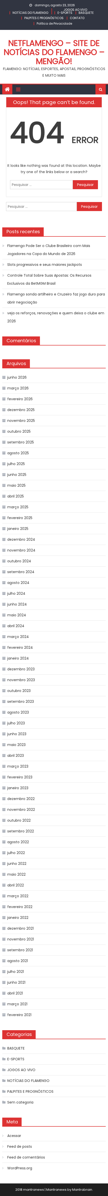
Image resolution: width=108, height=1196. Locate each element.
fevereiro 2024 (20, 647)
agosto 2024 (18, 582)
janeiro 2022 (17, 917)
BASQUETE (86, 13)
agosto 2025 (18, 453)
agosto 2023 (18, 712)
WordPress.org (19, 1168)
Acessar (14, 1135)
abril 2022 (15, 885)
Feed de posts (19, 1146)
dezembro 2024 (21, 539)
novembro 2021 (20, 939)
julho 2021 (15, 971)
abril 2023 (15, 755)
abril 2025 (15, 496)
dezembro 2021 (20, 928)
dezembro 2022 (21, 798)
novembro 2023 (21, 679)
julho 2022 (16, 852)
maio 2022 (16, 874)
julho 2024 (16, 593)
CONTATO (77, 18)
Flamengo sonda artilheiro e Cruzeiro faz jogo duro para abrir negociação (56, 298)
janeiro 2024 (18, 658)
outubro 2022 (19, 820)
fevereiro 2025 (19, 517)
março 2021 (17, 1004)
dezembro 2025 (21, 409)
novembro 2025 (21, 420)
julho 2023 (16, 723)
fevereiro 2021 (19, 1014)
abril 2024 (15, 625)
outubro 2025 (19, 431)
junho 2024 (17, 604)
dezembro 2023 (21, 669)
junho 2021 (16, 982)
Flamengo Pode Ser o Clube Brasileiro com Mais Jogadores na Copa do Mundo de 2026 (48, 249)
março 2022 (17, 896)
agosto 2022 (18, 841)
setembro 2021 (20, 950)
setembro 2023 (20, 701)
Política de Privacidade (54, 23)
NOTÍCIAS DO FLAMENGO (30, 13)
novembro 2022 (21, 809)
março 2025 (17, 507)
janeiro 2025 (17, 528)
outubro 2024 (19, 561)
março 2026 (18, 388)
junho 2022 (16, 863)
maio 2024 (16, 615)
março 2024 (18, 636)
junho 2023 (16, 733)
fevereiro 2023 (19, 777)
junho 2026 (17, 377)
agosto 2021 (17, 960)
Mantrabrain (82, 1189)
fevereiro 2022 (19, 906)
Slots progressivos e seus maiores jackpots (44, 264)
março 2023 (17, 766)
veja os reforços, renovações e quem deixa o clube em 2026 (55, 317)
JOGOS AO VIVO (75, 10)
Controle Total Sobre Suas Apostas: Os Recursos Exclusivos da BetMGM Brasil (49, 279)
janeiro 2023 (17, 787)
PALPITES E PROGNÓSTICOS (44, 18)
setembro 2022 (20, 831)
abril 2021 (15, 993)
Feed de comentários (26, 1157)
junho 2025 (16, 474)
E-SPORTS (65, 13)
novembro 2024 (21, 550)
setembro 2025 (20, 442)
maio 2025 (16, 485)
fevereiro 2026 (20, 399)
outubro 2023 (19, 690)
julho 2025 (16, 463)
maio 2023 (16, 744)
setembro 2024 (20, 571)
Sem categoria (20, 1102)
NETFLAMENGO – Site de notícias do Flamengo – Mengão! (54, 52)
